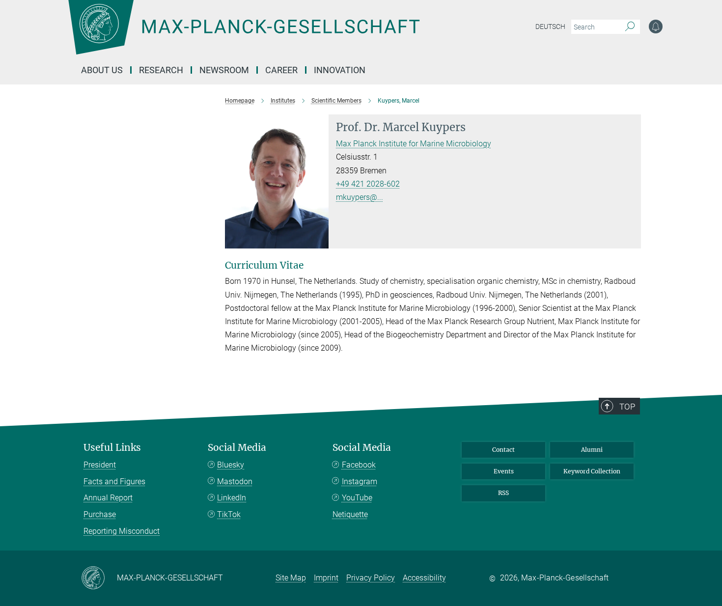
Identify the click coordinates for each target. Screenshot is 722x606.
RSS (503, 492)
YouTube (357, 497)
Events (504, 471)
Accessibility (424, 577)
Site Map (291, 577)
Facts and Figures (114, 481)
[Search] (630, 27)
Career (281, 70)
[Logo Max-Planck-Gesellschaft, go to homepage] (243, 34)
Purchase (99, 514)
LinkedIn (231, 497)
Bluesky (230, 464)
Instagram (359, 481)
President (99, 464)
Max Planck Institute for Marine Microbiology (413, 143)
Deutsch (550, 26)
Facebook (359, 464)
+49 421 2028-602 (368, 184)
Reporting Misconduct (121, 531)
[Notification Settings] (656, 26)
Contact (503, 449)
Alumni (592, 449)
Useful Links (112, 447)
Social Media (237, 447)
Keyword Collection (591, 471)
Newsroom (224, 70)
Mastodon (234, 481)
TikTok (229, 514)
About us (102, 70)
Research (161, 70)
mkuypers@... (359, 197)
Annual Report (108, 497)
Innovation (339, 70)
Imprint (326, 577)
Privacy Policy (370, 577)
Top (627, 407)
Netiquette (350, 514)
